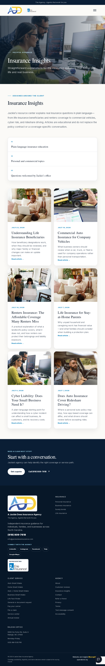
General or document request (20, 602)
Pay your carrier (14, 606)
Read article (18, 259)
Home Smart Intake (15, 587)
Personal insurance (63, 502)
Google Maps (14, 554)
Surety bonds (60, 509)
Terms (57, 606)
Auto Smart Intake (15, 583)
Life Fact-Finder (14, 599)
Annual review (13, 618)
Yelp (45, 549)
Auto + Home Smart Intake (18, 591)
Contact (58, 595)
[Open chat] (98, 659)
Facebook (36, 549)
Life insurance (61, 513)
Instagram (24, 549)
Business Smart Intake (16, 595)
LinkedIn (12, 549)
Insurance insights (62, 591)
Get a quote (16, 471)
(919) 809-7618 (17, 534)
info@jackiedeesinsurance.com (20, 539)
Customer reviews (62, 587)
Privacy (58, 602)
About (57, 583)
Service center (13, 614)
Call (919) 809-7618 (39, 471)
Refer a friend (60, 599)
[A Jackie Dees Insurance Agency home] (16, 10)
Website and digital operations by (85, 658)
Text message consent (64, 610)
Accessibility (60, 614)
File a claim (12, 610)
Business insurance (63, 505)
